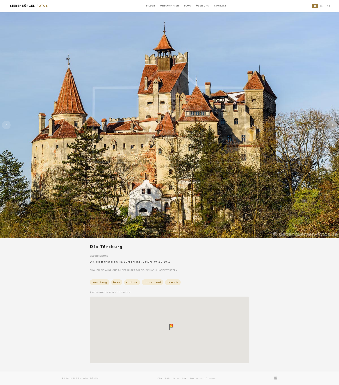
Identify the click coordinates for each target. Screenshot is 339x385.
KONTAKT (220, 5)
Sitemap (211, 378)
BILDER (150, 5)
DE (315, 6)
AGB (167, 378)
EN (321, 6)
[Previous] (6, 125)
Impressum (196, 378)
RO (328, 6)
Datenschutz (180, 378)
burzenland (152, 282)
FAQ (160, 378)
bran (116, 282)
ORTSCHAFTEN (169, 5)
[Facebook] (275, 378)
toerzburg (100, 282)
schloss (132, 282)
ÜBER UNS (202, 5)
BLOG (187, 5)
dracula (173, 282)
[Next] (332, 125)
